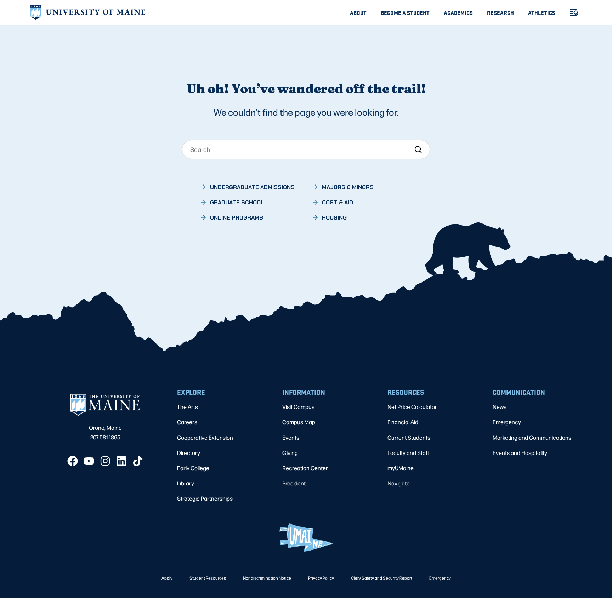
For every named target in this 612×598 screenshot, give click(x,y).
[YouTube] (89, 461)
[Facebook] (72, 461)
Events (290, 437)
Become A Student (405, 12)
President (294, 483)
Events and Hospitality (520, 452)
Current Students (408, 437)
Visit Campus (298, 406)
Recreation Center (305, 468)
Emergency (507, 422)
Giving (290, 452)
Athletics (541, 12)
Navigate (398, 483)
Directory (188, 452)
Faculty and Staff (408, 452)
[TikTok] (137, 461)
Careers (187, 422)
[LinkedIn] (121, 461)
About (358, 12)
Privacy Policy (321, 578)
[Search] (418, 149)
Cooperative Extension (205, 437)
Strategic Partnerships (205, 498)
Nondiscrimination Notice (267, 578)
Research (500, 12)
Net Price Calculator (412, 406)
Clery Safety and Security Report (381, 578)
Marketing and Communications (532, 437)
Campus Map (298, 422)
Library (185, 483)
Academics (458, 12)
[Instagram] (105, 461)
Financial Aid (402, 422)
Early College (193, 468)
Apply (167, 578)
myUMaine (400, 468)
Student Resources (207, 578)
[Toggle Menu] (571, 12)
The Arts (187, 406)
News (499, 406)
